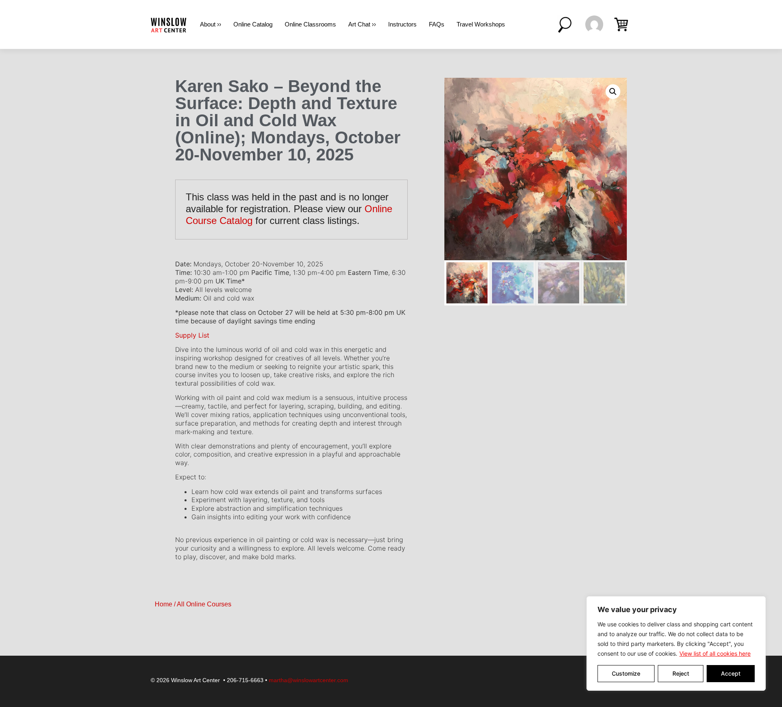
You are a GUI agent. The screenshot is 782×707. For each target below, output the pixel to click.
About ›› (210, 24)
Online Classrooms (310, 24)
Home (163, 604)
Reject (680, 673)
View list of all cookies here (715, 653)
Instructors (402, 24)
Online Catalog (252, 24)
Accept (730, 673)
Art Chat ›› (362, 24)
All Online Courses (204, 604)
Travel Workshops (481, 24)
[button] (613, 91)
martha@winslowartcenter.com (308, 680)
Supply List (192, 335)
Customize (626, 673)
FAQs (436, 24)
